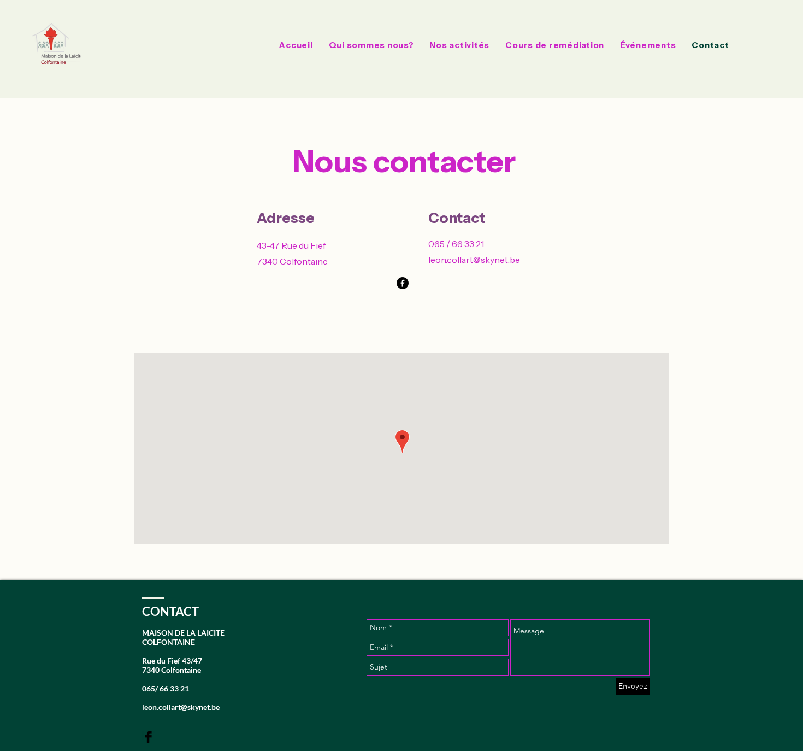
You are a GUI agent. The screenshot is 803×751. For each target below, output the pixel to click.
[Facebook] (403, 283)
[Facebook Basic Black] (148, 737)
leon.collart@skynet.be (474, 259)
